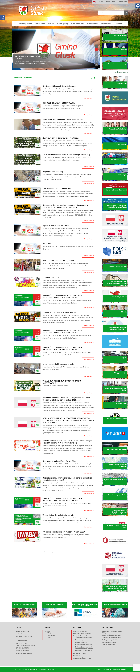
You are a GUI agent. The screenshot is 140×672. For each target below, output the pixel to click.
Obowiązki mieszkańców (83, 644)
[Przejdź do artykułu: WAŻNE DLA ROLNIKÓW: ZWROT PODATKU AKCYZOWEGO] (27, 385)
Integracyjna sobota (51, 277)
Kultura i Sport (77, 24)
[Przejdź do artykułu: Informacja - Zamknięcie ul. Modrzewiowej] (27, 316)
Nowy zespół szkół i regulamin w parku (58, 364)
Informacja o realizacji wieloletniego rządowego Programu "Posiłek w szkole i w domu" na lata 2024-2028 (66, 399)
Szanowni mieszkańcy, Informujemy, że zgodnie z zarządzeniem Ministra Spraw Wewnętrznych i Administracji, (66, 536)
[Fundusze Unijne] (115, 180)
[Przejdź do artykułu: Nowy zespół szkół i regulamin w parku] (27, 368)
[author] (118, 669)
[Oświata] (115, 317)
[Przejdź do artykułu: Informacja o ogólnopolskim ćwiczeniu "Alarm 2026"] (27, 536)
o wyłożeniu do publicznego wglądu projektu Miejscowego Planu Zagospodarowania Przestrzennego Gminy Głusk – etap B (63, 107)
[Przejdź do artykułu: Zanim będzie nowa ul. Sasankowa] (27, 192)
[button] (96, 46)
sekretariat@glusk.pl (28, 645)
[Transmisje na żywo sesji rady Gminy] (115, 394)
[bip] (95, 2)
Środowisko (106, 24)
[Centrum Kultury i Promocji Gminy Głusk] (115, 424)
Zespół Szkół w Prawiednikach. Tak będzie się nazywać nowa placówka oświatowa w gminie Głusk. (66, 368)
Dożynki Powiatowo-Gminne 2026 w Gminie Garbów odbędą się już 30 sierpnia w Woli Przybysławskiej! (67, 442)
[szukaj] (126, 13)
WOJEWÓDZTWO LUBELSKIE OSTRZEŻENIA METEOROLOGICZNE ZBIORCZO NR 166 (62, 332)
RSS (102, 1)
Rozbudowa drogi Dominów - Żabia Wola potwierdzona (65, 120)
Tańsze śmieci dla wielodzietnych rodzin (59, 515)
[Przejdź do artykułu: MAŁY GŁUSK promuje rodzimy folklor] (27, 265)
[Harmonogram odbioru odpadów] (115, 617)
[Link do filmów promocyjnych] (115, 378)
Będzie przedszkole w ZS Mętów (56, 225)
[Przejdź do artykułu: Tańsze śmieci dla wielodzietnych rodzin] (27, 519)
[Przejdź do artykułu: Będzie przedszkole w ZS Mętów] (27, 230)
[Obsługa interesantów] (55, 617)
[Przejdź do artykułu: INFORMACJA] (27, 248)
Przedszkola (51, 635)
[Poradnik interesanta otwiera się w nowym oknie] (115, 104)
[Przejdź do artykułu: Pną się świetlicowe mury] (27, 176)
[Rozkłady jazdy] (115, 409)
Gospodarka (92, 24)
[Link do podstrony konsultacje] (115, 89)
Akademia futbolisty (109, 642)
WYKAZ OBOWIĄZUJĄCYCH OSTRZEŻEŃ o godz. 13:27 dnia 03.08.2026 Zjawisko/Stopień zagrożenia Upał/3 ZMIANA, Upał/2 (67, 337)
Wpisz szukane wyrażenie (118, 9)
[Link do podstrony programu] (115, 348)
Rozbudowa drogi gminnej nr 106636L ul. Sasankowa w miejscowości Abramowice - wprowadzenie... (65, 206)
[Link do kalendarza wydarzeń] (115, 41)
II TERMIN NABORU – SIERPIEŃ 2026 (55, 386)
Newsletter (123, 1)
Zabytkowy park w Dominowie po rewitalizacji (61, 138)
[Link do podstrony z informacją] (115, 226)
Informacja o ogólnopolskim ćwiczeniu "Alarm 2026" (64, 532)
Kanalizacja (77, 656)
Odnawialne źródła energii (82, 658)
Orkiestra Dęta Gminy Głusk (111, 637)
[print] (92, 77)
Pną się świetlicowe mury (53, 171)
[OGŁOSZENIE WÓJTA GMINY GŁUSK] (56, 49)
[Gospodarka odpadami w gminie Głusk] (115, 165)
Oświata (47, 631)
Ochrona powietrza (80, 631)
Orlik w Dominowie (108, 644)
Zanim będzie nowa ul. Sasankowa (57, 188)
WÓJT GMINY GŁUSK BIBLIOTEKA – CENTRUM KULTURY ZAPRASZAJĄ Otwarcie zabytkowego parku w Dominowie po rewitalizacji (67, 159)
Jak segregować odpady (83, 637)
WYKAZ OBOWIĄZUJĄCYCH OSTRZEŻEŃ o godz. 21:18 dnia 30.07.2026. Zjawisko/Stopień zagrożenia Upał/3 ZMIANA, (67, 354)
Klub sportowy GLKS (109, 640)
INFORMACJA (49, 244)
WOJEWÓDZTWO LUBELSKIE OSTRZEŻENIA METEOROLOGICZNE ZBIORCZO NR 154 (62, 499)
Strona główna (25, 24)
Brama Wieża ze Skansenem (111, 635)
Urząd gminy (62, 24)
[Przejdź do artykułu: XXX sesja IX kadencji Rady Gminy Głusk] (27, 465)
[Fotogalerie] (115, 363)
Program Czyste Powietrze (82, 633)
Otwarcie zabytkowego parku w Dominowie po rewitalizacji (66, 155)
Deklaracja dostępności (24, 653)
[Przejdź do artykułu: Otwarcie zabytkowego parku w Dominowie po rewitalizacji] (27, 159)
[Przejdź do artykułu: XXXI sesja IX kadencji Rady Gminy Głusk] (27, 90)
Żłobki (49, 637)
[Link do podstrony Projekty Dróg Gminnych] (115, 272)
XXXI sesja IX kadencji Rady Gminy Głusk (60, 86)
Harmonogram (80, 640)
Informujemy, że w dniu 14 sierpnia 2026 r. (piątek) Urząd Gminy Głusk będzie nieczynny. (68, 248)
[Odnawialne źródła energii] (115, 69)
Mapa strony (111, 1)
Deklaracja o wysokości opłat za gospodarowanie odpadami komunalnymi (84, 648)
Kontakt (119, 24)
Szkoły (49, 633)
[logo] (32, 11)
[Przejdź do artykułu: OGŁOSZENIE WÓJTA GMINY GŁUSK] (27, 107)
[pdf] (95, 77)
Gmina (51, 24)
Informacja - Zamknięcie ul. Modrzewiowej (60, 312)
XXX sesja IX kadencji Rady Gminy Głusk (59, 461)
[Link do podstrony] (115, 241)
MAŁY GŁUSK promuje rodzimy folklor (58, 261)
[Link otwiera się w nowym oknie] (115, 195)
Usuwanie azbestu (79, 653)
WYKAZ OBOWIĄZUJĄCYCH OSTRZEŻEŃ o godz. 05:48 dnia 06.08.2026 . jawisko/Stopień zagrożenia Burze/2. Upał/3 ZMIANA (67, 302)
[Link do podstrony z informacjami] (115, 134)
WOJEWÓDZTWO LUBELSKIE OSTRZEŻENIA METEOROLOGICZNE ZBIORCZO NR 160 (62, 348)
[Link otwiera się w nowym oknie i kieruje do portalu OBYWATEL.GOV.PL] (115, 119)
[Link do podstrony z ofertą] (115, 500)
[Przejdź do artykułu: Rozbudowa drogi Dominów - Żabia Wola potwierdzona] (27, 124)
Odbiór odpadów (81, 642)
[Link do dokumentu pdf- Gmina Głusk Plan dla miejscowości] (115, 302)
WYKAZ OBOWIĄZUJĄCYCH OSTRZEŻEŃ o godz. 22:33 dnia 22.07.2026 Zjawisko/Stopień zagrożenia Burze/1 (67, 504)
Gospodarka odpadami (81, 636)
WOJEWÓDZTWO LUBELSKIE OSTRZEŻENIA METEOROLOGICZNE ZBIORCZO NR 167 (62, 297)
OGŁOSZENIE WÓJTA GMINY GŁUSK (59, 103)
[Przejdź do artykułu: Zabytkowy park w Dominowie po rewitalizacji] (27, 142)
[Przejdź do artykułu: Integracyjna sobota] (27, 281)
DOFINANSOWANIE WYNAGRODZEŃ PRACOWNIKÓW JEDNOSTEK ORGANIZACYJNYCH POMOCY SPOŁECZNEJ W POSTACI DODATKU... (68, 420)
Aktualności (40, 24)
